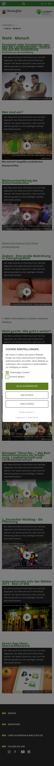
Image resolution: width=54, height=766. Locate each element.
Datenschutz (33, 417)
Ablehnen (27, 395)
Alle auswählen (27, 386)
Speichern (27, 404)
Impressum (20, 417)
